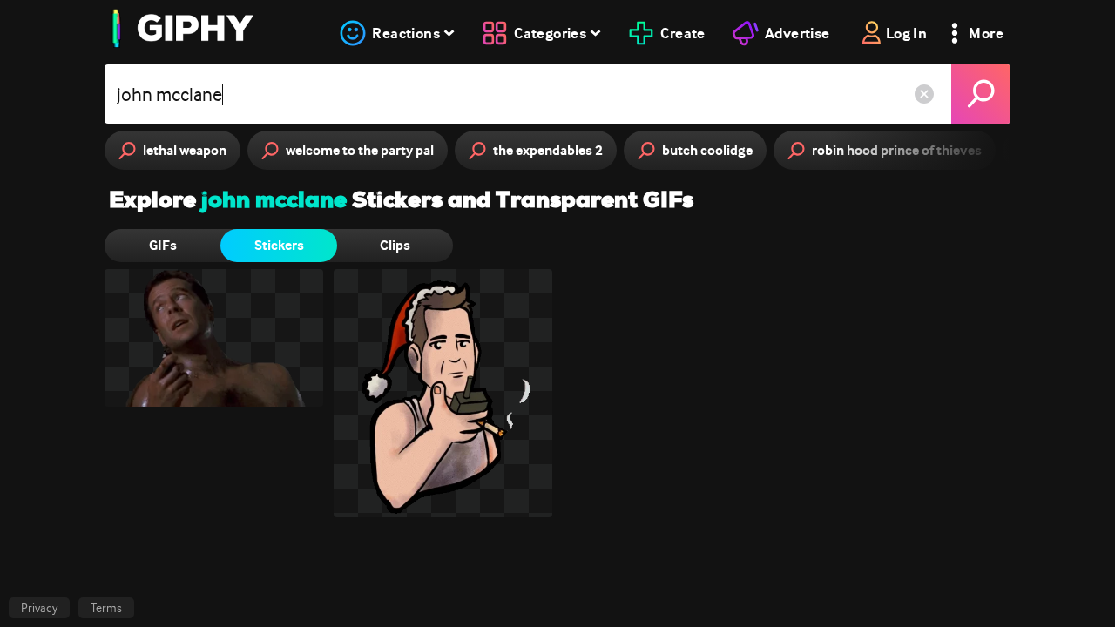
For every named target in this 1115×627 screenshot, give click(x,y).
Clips (395, 245)
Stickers (279, 245)
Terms (106, 608)
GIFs (163, 245)
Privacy (39, 608)
